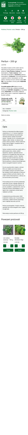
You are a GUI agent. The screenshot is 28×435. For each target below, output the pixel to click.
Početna (3, 29)
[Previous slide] (4, 230)
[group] (4, 19)
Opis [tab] (4, 120)
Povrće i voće (11, 29)
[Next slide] (24, 230)
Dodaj (8, 250)
